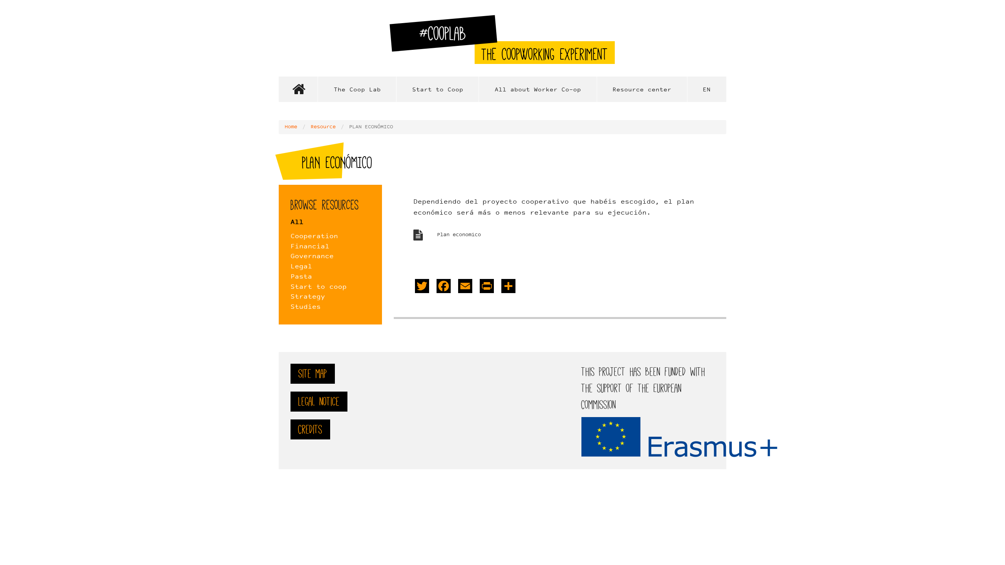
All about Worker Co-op (538, 90)
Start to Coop (437, 90)
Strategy (308, 297)
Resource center (641, 90)
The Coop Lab (357, 90)
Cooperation (314, 236)
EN (707, 90)
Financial (310, 247)
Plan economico (459, 235)
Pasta (301, 277)
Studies (306, 307)
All (297, 222)
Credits (310, 429)
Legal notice (319, 401)
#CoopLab (447, 36)
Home (298, 89)
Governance (312, 256)
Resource (323, 127)
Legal (301, 267)
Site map (312, 374)
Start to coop (319, 287)
